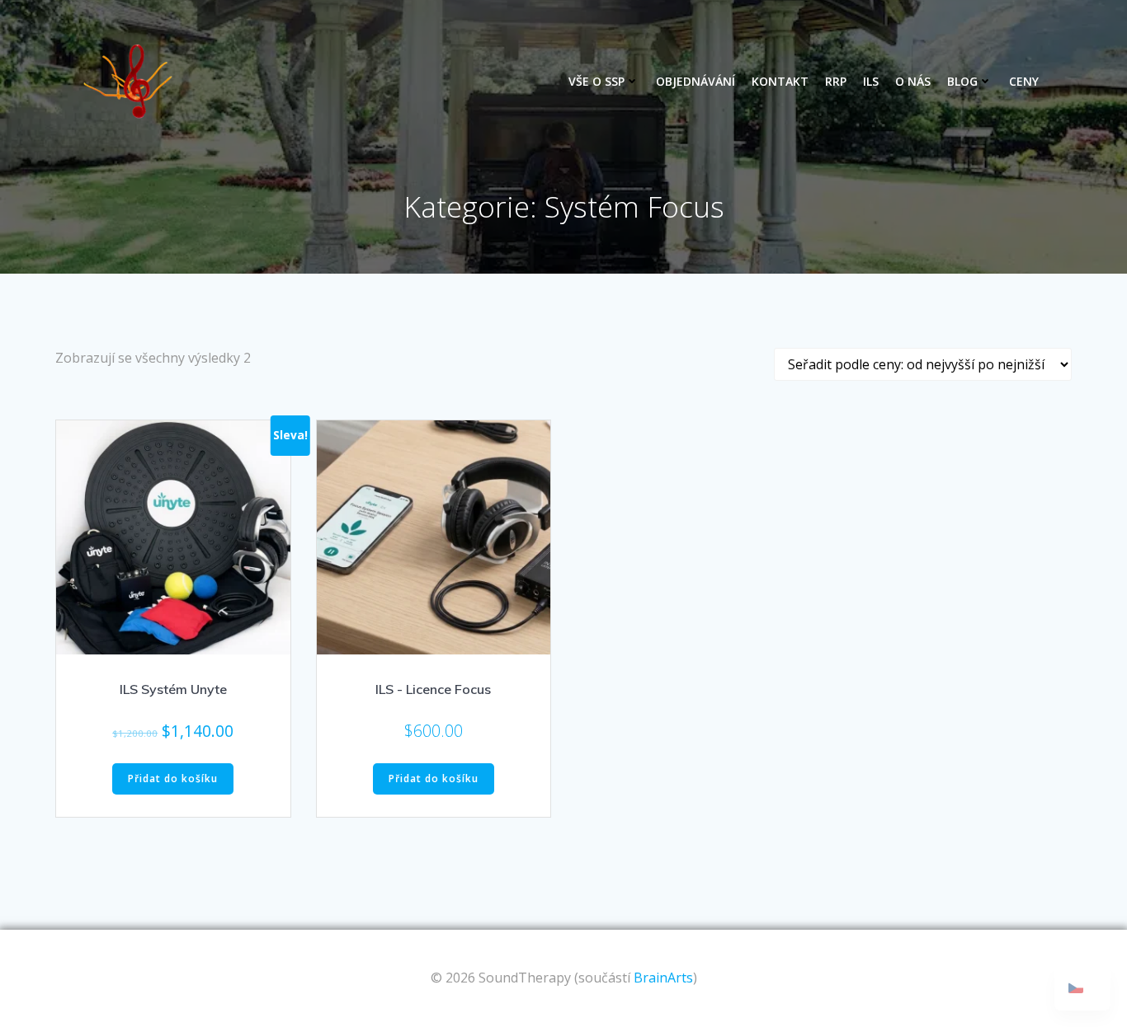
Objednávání (695, 81)
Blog (962, 81)
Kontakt (780, 81)
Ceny (1024, 81)
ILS (871, 81)
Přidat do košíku (173, 778)
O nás (913, 81)
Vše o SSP (596, 81)
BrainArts (663, 977)
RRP (835, 81)
